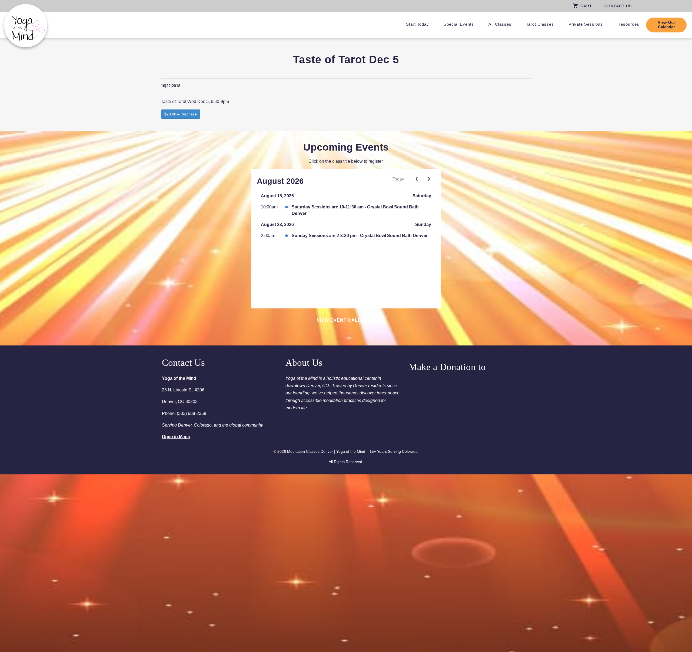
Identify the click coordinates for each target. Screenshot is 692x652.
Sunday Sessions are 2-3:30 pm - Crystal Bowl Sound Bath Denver (360, 235)
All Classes (499, 24)
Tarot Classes (540, 24)
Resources (628, 24)
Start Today (417, 24)
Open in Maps (176, 436)
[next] (428, 179)
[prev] (416, 179)
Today (398, 179)
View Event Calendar (346, 320)
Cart (586, 6)
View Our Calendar (666, 24)
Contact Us (618, 6)
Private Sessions (585, 24)
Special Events (459, 24)
